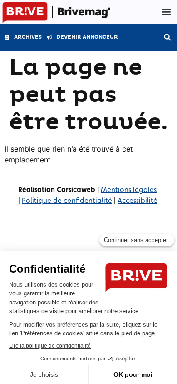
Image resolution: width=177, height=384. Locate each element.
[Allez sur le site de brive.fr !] (25, 13)
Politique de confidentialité (67, 200)
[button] (165, 12)
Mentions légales (129, 189)
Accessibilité (137, 200)
